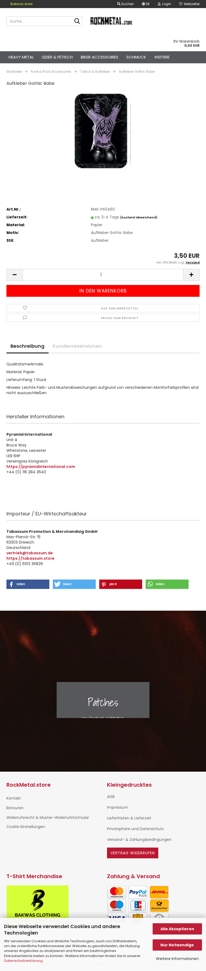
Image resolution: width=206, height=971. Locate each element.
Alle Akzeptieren (177, 929)
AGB (111, 796)
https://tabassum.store (30, 558)
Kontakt (13, 798)
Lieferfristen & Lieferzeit (129, 818)
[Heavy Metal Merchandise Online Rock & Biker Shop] (111, 21)
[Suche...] (77, 21)
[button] (146, 4)
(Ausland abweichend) (138, 217)
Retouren (15, 808)
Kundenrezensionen (77, 346)
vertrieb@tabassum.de (29, 553)
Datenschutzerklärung (23, 960)
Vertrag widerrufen (133, 853)
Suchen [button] (127, 4)
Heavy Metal (21, 57)
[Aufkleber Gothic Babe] (103, 131)
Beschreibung (27, 346)
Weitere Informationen (177, 958)
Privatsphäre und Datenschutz (135, 828)
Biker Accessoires (99, 57)
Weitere (162, 57)
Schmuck (136, 57)
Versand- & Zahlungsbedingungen (139, 839)
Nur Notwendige (177, 945)
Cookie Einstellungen (25, 826)
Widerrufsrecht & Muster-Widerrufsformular (47, 817)
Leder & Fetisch (57, 57)
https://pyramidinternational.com (40, 466)
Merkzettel (191, 4)
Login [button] (166, 4)
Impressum (117, 807)
